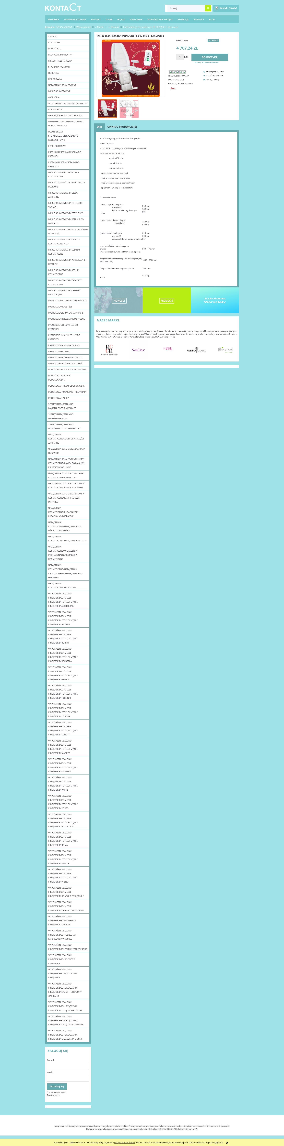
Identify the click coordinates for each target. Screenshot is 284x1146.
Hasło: (50, 1072)
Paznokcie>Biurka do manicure (65, 312)
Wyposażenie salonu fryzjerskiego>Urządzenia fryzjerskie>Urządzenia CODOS (65, 1006)
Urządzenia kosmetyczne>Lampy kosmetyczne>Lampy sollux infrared (66, 497)
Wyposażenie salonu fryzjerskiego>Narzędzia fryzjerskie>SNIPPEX (62, 920)
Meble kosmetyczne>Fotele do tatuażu (65, 204)
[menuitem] (211, 19)
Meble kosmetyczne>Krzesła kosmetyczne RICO (64, 241)
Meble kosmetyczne (59, 91)
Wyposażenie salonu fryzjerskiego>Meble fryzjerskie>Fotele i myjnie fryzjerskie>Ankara (63, 618)
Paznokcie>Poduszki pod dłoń (65, 363)
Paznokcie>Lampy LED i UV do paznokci (64, 337)
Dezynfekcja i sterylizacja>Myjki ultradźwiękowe (65, 123)
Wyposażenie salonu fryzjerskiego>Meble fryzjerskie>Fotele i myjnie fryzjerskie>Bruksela (63, 655)
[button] (213, 71)
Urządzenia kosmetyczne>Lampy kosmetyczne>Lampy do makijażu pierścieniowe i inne (66, 463)
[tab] (99, 126)
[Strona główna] (63, 6)
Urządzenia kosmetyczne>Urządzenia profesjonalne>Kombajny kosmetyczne (62, 552)
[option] (109, 350)
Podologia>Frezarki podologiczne (59, 377)
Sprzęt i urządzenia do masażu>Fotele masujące (62, 406)
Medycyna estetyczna (60, 60)
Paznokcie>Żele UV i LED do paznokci (63, 326)
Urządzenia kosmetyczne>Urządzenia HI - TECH (67, 538)
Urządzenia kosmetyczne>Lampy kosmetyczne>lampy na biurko (66, 485)
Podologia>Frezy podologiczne (66, 385)
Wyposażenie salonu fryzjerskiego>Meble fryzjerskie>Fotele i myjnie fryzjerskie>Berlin (63, 636)
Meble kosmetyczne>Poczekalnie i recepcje (67, 261)
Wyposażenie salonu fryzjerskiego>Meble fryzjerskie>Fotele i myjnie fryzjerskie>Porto (63, 802)
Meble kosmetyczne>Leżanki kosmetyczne (64, 251)
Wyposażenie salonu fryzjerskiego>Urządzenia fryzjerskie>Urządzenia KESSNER (65, 1020)
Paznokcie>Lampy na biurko (64, 345)
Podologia (54, 48)
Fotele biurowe (57, 145)
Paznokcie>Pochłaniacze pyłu (65, 357)
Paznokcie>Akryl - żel (60, 306)
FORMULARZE (55, 109)
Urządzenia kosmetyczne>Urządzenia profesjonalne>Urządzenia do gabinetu (65, 571)
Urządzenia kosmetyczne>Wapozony (62, 585)
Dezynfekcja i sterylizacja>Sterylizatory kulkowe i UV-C (63, 135)
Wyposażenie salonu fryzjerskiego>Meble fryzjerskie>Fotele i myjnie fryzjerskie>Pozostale (63, 820)
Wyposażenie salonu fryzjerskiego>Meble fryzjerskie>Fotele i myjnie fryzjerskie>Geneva (63, 673)
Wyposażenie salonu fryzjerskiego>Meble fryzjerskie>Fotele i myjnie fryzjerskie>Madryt (63, 746)
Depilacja (53, 72)
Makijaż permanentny (60, 54)
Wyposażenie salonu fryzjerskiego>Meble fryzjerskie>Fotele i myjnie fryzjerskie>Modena (63, 765)
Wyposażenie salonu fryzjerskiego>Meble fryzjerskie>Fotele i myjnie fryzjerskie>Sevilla (63, 857)
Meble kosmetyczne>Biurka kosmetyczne (63, 174)
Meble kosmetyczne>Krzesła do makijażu (66, 221)
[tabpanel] (166, 209)
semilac (52, 36)
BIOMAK (185, 75)
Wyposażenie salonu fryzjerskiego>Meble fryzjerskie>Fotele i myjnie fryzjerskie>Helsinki (63, 691)
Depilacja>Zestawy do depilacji (65, 115)
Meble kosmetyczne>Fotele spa (65, 213)
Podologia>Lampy (58, 397)
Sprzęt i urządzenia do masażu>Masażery (60, 416)
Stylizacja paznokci (59, 66)
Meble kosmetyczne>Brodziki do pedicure (66, 184)
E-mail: (51, 1060)
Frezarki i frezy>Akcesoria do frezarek (64, 154)
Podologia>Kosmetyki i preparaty (67, 391)
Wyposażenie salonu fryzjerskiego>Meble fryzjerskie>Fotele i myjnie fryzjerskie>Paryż (63, 783)
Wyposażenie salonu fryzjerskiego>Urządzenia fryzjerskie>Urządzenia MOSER (65, 1034)
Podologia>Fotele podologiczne (67, 369)
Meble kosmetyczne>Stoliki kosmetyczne (63, 272)
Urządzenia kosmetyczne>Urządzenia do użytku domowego (64, 526)
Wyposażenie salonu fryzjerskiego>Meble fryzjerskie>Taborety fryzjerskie (66, 906)
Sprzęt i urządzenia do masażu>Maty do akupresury (64, 426)
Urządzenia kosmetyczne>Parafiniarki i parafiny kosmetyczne (63, 512)
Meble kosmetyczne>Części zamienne (63, 194)
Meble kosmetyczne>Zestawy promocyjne (64, 292)
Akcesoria (53, 97)
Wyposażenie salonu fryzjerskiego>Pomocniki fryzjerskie (62, 973)
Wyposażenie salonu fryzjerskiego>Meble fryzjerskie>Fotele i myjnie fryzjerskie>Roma (63, 838)
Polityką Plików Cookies (124, 1142)
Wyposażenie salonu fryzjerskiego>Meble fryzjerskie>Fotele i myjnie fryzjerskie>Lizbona (63, 710)
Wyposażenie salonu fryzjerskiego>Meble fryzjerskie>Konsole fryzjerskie (66, 891)
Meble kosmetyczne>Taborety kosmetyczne (65, 282)
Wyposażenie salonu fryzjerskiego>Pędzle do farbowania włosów (62, 934)
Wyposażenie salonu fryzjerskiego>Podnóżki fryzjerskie (61, 959)
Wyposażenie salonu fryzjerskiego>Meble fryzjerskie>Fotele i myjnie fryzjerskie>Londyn (63, 728)
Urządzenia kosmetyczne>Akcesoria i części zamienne (66, 438)
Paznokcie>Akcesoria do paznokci (67, 300)
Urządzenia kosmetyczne (62, 85)
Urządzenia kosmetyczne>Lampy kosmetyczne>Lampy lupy (66, 475)
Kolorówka (55, 78)
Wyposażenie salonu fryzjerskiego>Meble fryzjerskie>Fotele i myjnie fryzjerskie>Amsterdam (63, 599)
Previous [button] (100, 348)
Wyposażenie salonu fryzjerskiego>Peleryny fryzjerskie (67, 946)
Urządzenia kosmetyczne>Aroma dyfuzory (66, 450)
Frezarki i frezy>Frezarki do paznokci (63, 164)
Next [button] (233, 348)
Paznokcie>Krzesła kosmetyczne (66, 318)
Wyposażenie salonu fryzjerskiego (67, 103)
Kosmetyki (54, 42)
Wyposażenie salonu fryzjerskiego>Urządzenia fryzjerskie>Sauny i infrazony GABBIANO (65, 989)
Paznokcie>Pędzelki (59, 351)
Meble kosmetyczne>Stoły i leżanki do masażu (68, 231)
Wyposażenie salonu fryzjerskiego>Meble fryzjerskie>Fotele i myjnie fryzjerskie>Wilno (63, 875)
